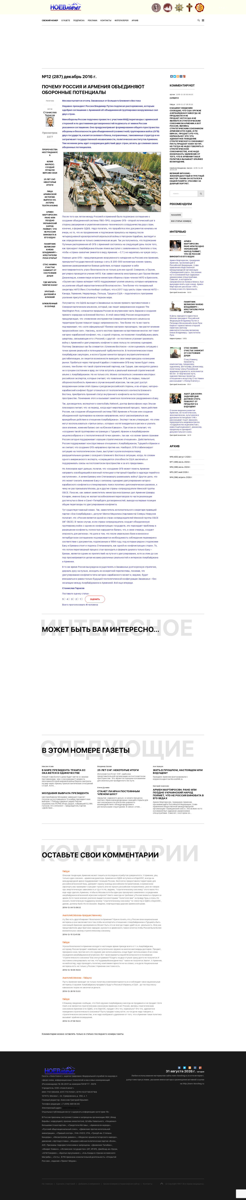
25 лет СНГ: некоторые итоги (50, 182)
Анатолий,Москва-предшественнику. (82, 915)
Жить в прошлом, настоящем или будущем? (178, 771)
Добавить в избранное (89, 1184)
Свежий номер (50, 20)
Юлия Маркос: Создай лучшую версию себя (50, 167)
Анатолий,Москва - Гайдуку (77, 977)
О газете (65, 20)
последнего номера (105, 1034)
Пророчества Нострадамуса (50, 152)
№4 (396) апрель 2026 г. (181, 477)
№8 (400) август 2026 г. (181, 457)
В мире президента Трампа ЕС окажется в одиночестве (64, 771)
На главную (47, 1184)
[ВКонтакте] (171, 76)
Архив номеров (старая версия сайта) (121, 1184)
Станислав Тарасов (50, 114)
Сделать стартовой (65, 1184)
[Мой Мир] (181, 76)
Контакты (106, 20)
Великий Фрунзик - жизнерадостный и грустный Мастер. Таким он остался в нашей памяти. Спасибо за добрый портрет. (187, 178)
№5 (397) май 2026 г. (179, 472)
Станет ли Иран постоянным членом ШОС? (118, 793)
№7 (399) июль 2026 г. (180, 462)
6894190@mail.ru (70, 1108)
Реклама (92, 20)
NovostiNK (176, 215)
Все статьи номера (181, 221)
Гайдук (66, 871)
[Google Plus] (184, 76)
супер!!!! (174, 98)
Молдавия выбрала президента (65, 793)
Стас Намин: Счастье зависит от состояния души (50, 270)
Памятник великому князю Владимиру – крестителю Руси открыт (194, 307)
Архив (135, 20)
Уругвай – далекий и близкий (50, 294)
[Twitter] (174, 76)
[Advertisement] (123, 47)
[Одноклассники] (178, 76)
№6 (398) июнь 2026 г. (180, 467)
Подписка (78, 20)
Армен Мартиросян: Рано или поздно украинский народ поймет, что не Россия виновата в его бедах (187, 249)
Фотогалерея (121, 20)
